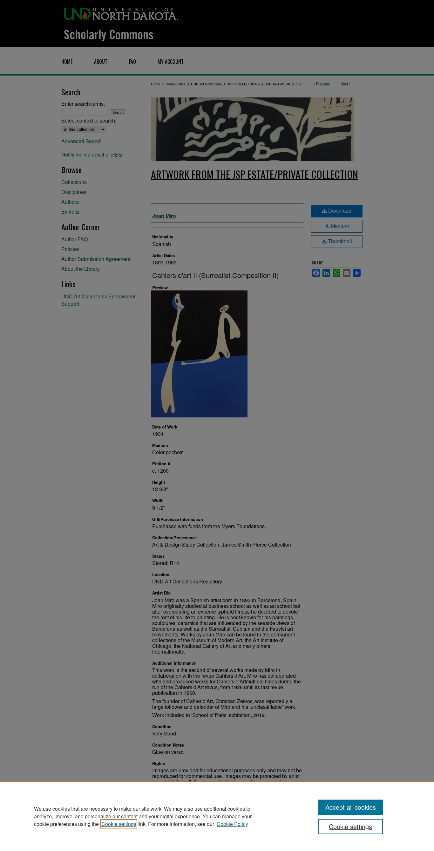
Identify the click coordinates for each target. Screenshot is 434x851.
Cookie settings (118, 824)
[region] (217, 816)
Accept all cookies (350, 807)
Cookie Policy (232, 824)
